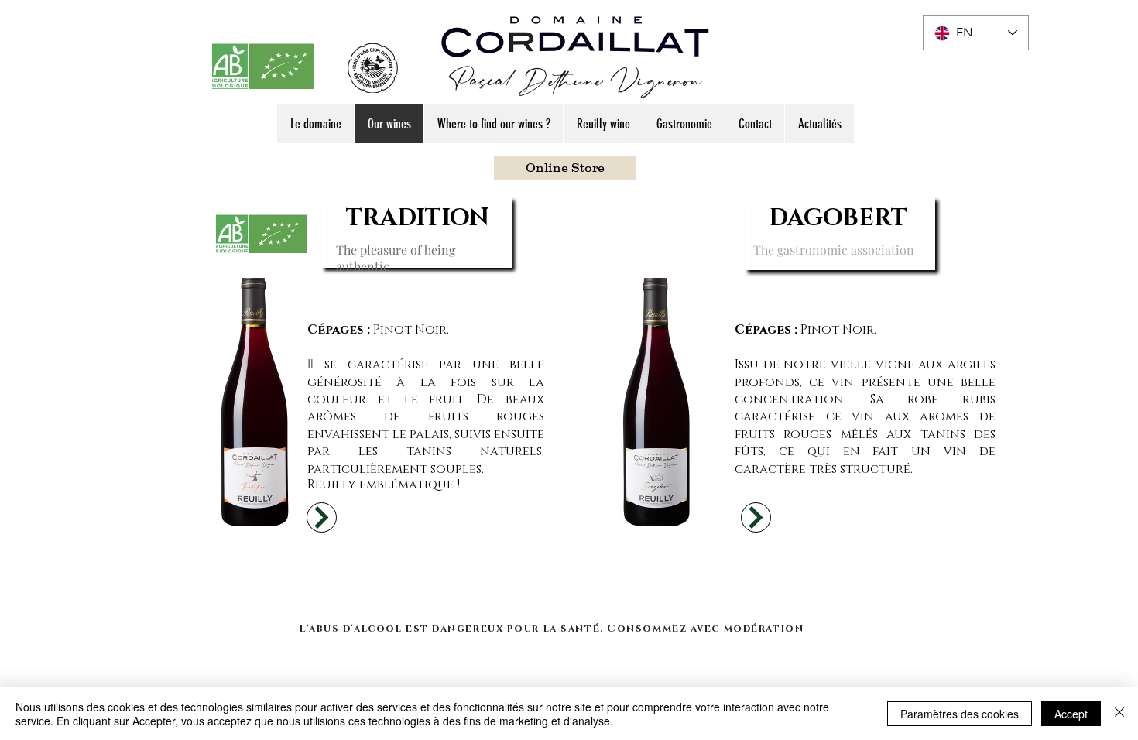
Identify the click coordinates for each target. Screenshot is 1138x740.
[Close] (1119, 714)
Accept (1071, 713)
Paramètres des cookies (959, 713)
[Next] (322, 517)
